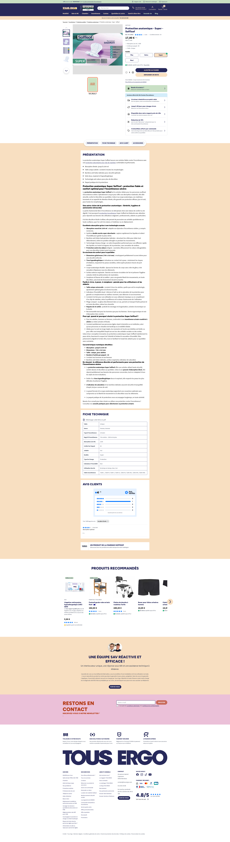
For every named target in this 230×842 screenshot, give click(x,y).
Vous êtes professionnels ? (88, 775)
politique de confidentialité (151, 706)
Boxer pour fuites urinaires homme (148, 603)
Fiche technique (108, 143)
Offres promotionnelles (87, 809)
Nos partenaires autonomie (106, 791)
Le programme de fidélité (88, 800)
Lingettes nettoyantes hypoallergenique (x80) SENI (73, 604)
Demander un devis (151, 75)
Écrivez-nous (115, 687)
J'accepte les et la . (139, 706)
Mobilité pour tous (68, 775)
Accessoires (138, 143)
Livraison (83, 780)
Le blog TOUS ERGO (104, 786)
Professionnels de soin (69, 791)
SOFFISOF (127, 25)
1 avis (145, 34)
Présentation (92, 143)
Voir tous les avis (141, 799)
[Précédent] (66, 28)
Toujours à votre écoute (72, 739)
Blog (156, 13)
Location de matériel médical (89, 793)
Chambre (65, 780)
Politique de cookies (125, 834)
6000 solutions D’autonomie (99, 739)
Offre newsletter (85, 812)
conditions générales (133, 706)
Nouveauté (84, 815)
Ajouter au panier (151, 70)
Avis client (124, 143)
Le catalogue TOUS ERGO (106, 783)
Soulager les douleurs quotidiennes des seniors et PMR (70, 807)
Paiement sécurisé (122, 739)
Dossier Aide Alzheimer (105, 793)
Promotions (84, 817)
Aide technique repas (68, 783)
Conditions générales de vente (91, 834)
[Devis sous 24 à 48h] (165, 88)
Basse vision (66, 799)
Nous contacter (103, 780)
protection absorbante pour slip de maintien (101, 163)
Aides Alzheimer (67, 796)
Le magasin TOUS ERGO (105, 778)
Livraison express (149, 739)
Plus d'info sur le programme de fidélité (135, 82)
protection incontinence (108, 213)
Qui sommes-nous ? (104, 775)
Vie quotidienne (67, 786)
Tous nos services (85, 778)
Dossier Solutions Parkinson (106, 796)
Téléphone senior (67, 793)
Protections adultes (68, 788)
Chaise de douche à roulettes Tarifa (120, 603)
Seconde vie (147, 13)
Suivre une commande (87, 787)
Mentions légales (77, 834)
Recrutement (102, 788)
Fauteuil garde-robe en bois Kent (99, 603)
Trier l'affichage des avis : (89, 521)
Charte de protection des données (110, 834)
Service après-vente (86, 807)
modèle (127, 52)
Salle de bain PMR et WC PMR (70, 778)
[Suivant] (66, 70)
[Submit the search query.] (99, 8)
